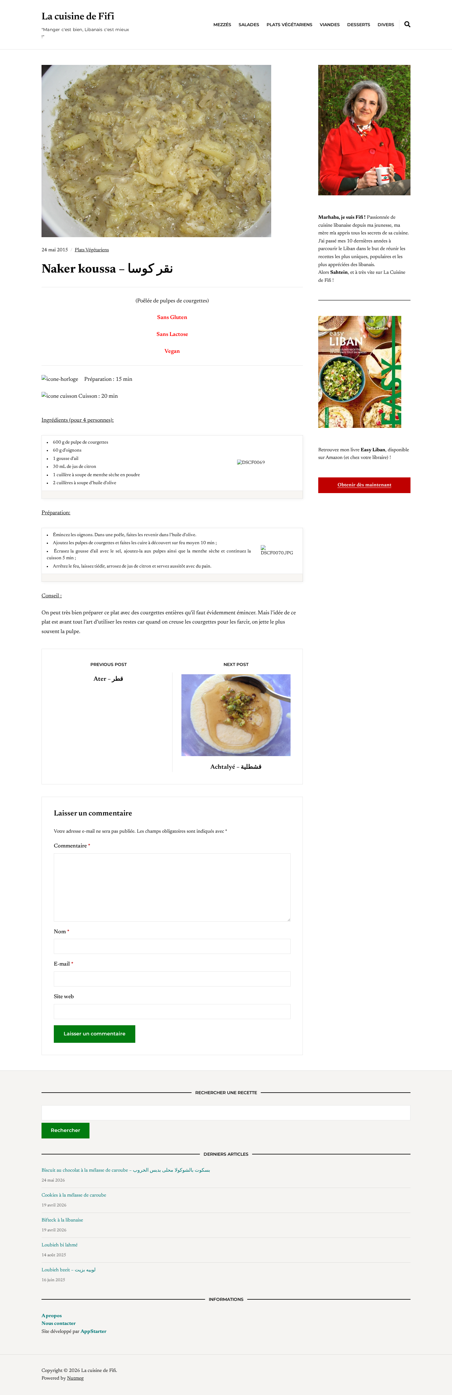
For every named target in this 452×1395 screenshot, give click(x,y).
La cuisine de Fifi (78, 17)
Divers (386, 24)
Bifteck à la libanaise (62, 1220)
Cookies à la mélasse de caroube (74, 1195)
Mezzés (222, 24)
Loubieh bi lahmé (59, 1245)
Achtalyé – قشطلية (236, 767)
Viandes (330, 24)
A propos (52, 1315)
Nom (61, 932)
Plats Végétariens (289, 24)
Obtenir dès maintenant (364, 485)
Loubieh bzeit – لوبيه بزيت (69, 1270)
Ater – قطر (108, 679)
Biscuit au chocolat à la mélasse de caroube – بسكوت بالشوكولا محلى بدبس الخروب (126, 1170)
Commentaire (72, 846)
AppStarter (93, 1331)
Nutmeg (75, 1378)
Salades (249, 24)
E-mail (63, 964)
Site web (64, 997)
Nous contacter (59, 1323)
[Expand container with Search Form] (407, 24)
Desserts (358, 24)
